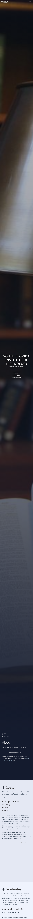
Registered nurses (11, 912)
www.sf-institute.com (16, 367)
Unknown (25, 749)
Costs (5, 734)
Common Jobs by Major (13, 909)
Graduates (6, 736)
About (6, 742)
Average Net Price (10, 801)
